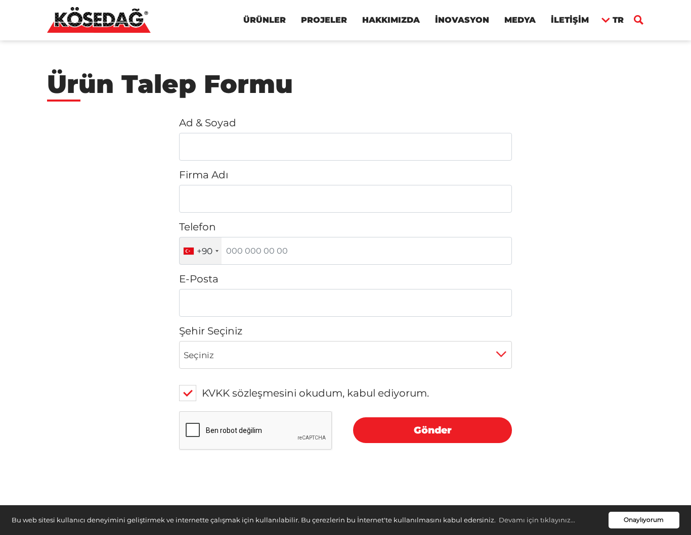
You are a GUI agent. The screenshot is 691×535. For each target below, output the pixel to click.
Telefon (197, 227)
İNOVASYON (462, 20)
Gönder (433, 430)
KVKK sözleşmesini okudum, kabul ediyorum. (315, 393)
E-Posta (199, 279)
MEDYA (520, 20)
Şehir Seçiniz (210, 331)
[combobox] (201, 250)
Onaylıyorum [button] (644, 519)
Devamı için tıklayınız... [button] (537, 520)
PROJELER (324, 20)
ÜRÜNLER (264, 20)
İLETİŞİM (570, 20)
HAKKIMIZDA (391, 20)
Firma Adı (203, 175)
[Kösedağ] (99, 19)
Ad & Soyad (207, 123)
